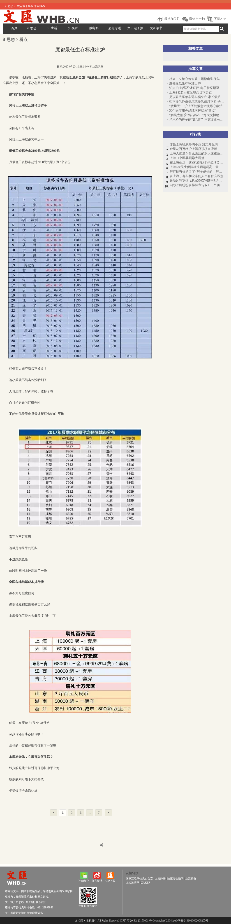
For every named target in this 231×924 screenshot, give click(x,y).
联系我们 (41, 902)
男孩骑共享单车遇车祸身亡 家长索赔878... (196, 97)
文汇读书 (156, 28)
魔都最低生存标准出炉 (185, 83)
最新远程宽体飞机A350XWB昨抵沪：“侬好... (197, 180)
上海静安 (160, 878)
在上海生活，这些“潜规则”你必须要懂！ (197, 162)
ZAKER (145, 882)
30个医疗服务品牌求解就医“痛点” (192, 110)
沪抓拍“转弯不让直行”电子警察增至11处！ (196, 88)
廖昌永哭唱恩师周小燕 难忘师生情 (194, 144)
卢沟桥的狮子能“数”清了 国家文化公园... (196, 119)
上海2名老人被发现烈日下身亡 (190, 92)
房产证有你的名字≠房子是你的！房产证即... (197, 171)
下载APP (219, 19)
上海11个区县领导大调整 (187, 158)
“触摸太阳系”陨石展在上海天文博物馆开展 (196, 115)
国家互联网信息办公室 (139, 878)
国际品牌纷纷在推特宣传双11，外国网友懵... (197, 185)
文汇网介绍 (27, 902)
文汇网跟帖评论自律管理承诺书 (24, 913)
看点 (23, 39)
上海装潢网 (132, 882)
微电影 (94, 28)
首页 (14, 28)
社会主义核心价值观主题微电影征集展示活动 (196, 79)
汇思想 (31, 28)
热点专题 (114, 28)
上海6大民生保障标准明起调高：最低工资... (197, 167)
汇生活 (52, 28)
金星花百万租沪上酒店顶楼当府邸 (193, 149)
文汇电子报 (135, 28)
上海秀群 (190, 878)
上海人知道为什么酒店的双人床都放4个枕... (197, 153)
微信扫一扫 (196, 19)
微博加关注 (171, 19)
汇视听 (73, 28)
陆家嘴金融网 (175, 878)
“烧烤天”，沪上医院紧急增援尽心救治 (195, 106)
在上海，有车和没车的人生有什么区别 (196, 176)
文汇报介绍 (11, 902)
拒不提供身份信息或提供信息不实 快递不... (196, 101)
